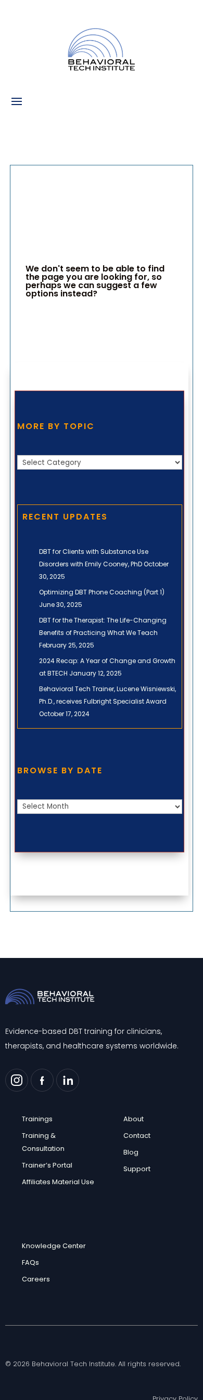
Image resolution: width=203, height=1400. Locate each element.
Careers (36, 1279)
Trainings (37, 1118)
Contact (136, 1135)
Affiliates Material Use (58, 1181)
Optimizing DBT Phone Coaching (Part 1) (101, 592)
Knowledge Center (54, 1245)
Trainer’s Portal (47, 1165)
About (133, 1118)
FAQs (30, 1262)
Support (136, 1168)
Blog (130, 1152)
